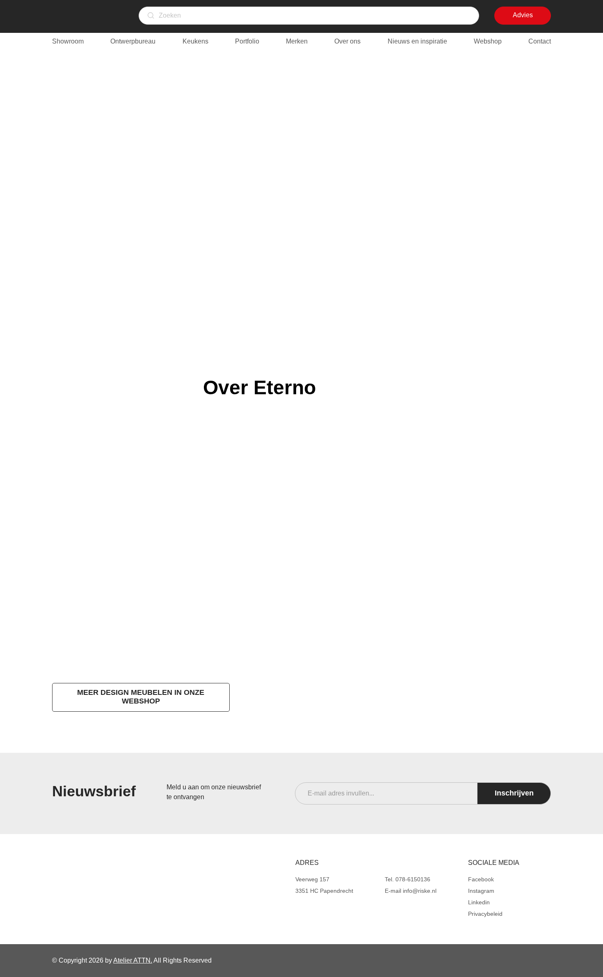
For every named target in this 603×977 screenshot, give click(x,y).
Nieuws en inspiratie (417, 41)
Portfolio (247, 41)
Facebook (481, 879)
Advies (530, 18)
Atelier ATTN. (132, 960)
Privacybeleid (485, 913)
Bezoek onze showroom (64, 591)
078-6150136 (412, 879)
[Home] (110, 872)
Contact (539, 41)
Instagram (481, 890)
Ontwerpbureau (132, 41)
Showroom (68, 41)
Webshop (488, 41)
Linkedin (479, 902)
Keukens (195, 41)
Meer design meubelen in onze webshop (140, 696)
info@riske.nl (419, 890)
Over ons (347, 41)
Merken (297, 41)
